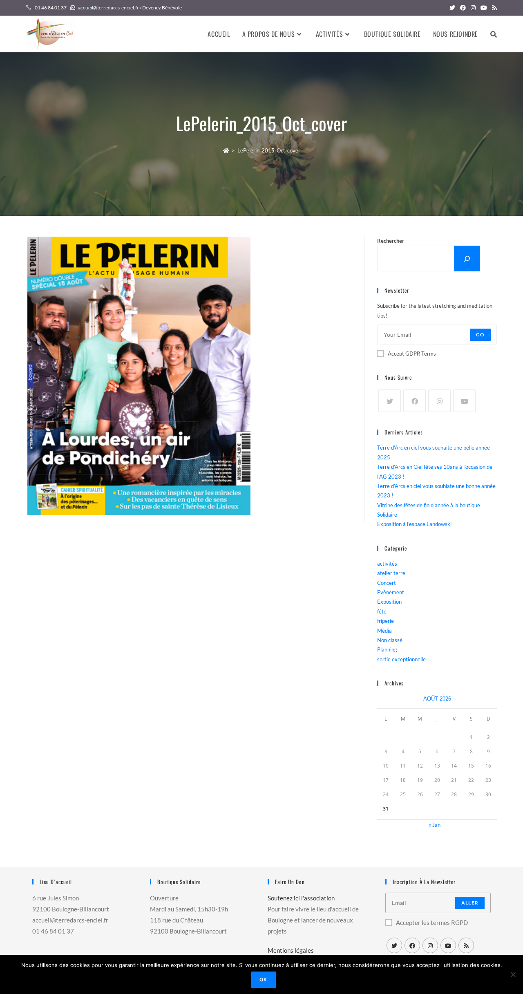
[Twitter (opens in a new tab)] (452, 8)
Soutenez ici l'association (301, 898)
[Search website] (493, 34)
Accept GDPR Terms (412, 353)
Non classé (389, 640)
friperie (385, 621)
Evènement (390, 592)
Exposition (389, 601)
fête (382, 611)
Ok (263, 979)
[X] (389, 401)
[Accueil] (226, 150)
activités (387, 563)
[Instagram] (439, 401)
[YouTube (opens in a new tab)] (483, 8)
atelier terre (391, 573)
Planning (387, 649)
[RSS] (466, 945)
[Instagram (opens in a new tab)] (473, 8)
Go (480, 334)
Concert (386, 583)
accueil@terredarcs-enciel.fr (108, 7)
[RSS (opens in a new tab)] (493, 8)
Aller (469, 903)
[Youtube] (464, 401)
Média (384, 630)
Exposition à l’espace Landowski (414, 524)
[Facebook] (414, 401)
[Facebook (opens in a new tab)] (463, 8)
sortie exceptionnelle (401, 659)
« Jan (434, 825)
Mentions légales (291, 950)
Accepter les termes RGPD (432, 922)
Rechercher (390, 240)
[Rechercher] (467, 258)
